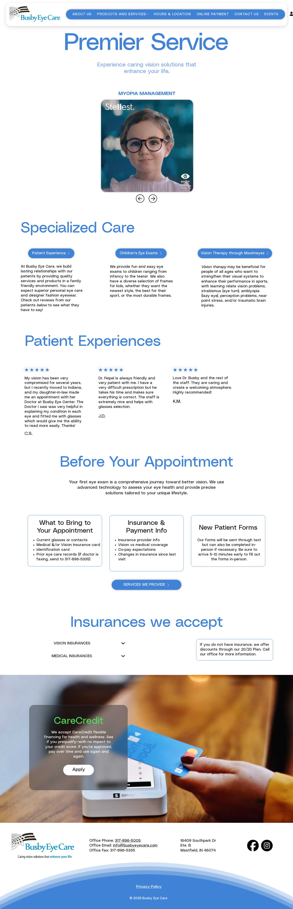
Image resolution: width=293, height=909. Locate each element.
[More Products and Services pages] (147, 14)
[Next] (152, 198)
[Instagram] (267, 845)
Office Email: (101, 845)
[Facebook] (253, 845)
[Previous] (140, 198)
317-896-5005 (128, 841)
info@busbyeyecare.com (135, 845)
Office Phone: (102, 841)
